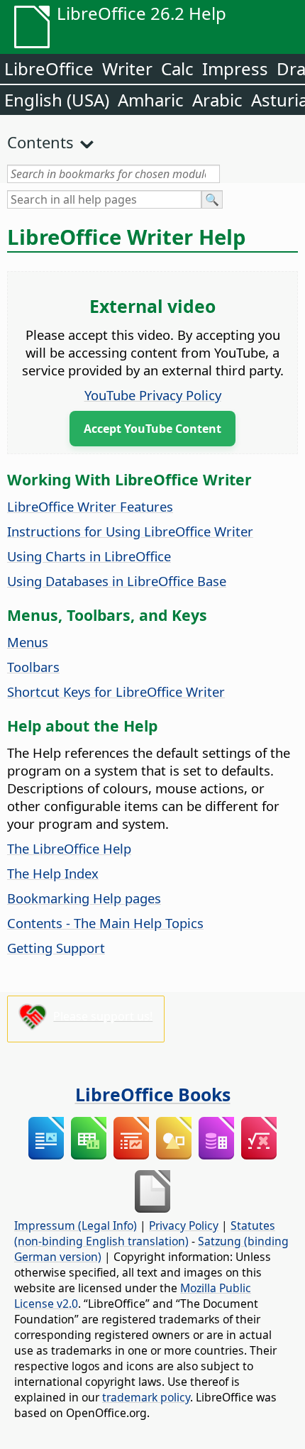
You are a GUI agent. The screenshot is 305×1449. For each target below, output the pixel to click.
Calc (177, 68)
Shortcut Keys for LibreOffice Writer (116, 691)
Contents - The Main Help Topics (105, 923)
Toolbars (33, 667)
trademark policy (146, 1397)
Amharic (151, 99)
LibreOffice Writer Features (90, 506)
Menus (27, 642)
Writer (127, 68)
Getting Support (56, 948)
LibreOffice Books (153, 1094)
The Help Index (53, 873)
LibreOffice (49, 68)
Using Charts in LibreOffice (89, 556)
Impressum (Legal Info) (75, 1225)
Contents (40, 142)
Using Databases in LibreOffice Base (116, 581)
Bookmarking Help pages (84, 898)
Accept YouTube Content (152, 428)
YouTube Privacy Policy (152, 395)
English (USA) (56, 99)
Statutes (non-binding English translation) (144, 1233)
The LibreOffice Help (69, 848)
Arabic (217, 99)
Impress (235, 68)
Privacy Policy (183, 1225)
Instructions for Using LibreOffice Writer (130, 531)
